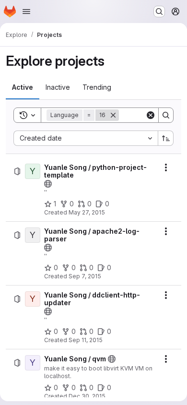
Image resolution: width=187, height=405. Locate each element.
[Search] (166, 115)
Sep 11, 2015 (86, 340)
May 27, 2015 (87, 212)
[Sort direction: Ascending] (166, 138)
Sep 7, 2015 (85, 276)
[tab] (22, 87)
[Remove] (113, 115)
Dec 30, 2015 (87, 396)
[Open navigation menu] (26, 11)
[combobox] (85, 138)
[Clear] (150, 115)
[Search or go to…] (159, 11)
